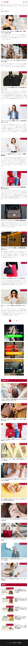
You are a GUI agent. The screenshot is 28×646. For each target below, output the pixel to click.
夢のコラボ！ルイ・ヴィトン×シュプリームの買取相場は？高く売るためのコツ (14, 188)
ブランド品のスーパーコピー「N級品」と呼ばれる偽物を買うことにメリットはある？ (14, 460)
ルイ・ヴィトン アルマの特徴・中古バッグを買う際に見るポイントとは (14, 88)
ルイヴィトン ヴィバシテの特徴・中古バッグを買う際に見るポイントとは (14, 121)
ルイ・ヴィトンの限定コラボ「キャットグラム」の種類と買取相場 (13, 154)
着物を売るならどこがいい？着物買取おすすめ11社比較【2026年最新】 (21, 600)
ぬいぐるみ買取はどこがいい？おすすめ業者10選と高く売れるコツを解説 (21, 591)
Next (17, 320)
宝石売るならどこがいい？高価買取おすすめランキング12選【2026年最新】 (20, 627)
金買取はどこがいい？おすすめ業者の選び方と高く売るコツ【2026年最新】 (20, 618)
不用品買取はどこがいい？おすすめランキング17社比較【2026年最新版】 (21, 609)
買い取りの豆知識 (23, 543)
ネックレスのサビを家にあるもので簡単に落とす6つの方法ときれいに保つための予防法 (14, 479)
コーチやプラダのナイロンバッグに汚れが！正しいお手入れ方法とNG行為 (13, 539)
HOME (3, 5)
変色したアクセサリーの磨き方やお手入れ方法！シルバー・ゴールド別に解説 (13, 579)
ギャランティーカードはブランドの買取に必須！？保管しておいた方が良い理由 (13, 32)
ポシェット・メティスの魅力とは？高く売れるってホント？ (13, 306)
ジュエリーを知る (23, 483)
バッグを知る (24, 44)
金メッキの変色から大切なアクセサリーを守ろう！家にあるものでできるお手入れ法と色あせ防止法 (13, 499)
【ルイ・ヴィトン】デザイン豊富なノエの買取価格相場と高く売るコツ (13, 248)
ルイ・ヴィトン (9, 5)
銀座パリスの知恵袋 (17, 642)
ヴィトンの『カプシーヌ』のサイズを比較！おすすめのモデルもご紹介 (13, 61)
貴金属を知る (11, 615)
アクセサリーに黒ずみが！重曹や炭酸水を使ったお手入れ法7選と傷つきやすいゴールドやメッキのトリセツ (14, 400)
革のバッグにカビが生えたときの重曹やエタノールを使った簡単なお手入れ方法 (13, 420)
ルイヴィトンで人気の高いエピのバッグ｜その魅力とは (13, 278)
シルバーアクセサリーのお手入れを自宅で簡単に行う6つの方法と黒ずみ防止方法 (14, 519)
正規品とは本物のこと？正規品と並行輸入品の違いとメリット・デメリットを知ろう (13, 559)
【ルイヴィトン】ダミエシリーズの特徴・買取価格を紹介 (13, 220)
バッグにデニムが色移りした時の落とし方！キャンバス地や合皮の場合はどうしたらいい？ (13, 440)
